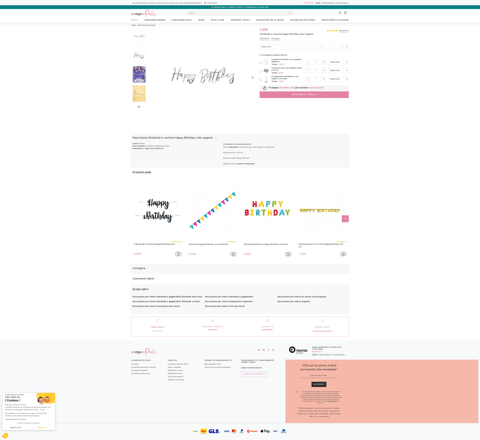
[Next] (252, 77)
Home (133, 25)
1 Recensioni (343, 31)
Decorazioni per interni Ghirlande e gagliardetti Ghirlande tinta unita (167, 297)
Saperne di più (15, 427)
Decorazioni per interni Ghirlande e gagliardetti (229, 297)
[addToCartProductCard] (178, 254)
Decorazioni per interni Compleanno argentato (229, 301)
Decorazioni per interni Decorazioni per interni (156, 306)
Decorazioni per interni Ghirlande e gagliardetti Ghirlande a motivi (166, 301)
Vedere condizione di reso (158, 146)
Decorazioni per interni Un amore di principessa (302, 297)
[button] (5, 436)
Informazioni (212, 3)
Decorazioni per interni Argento (294, 301)
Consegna (275, 38)
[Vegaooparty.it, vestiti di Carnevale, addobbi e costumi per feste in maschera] (143, 12)
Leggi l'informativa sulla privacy (15, 419)
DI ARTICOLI (157, 331)
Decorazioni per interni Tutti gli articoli (224, 306)
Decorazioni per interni (147, 25)
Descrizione (264, 38)
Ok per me (42, 427)
